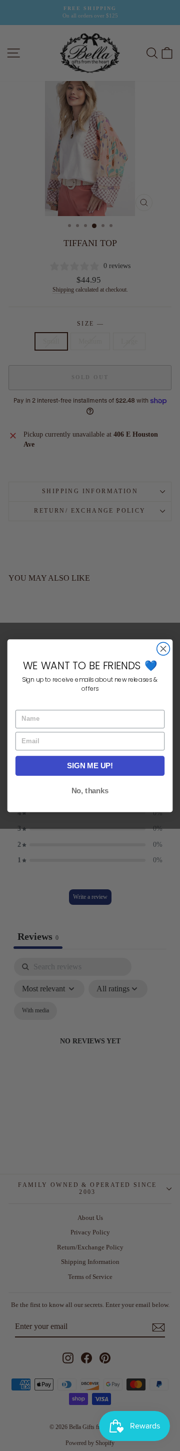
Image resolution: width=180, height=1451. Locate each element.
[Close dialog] (163, 648)
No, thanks (90, 791)
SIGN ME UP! (90, 766)
